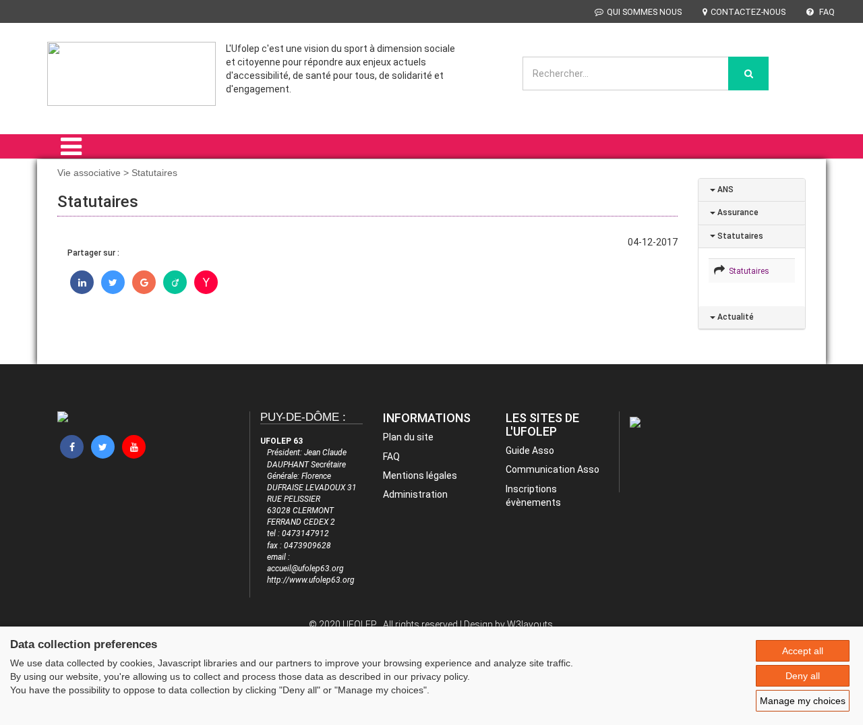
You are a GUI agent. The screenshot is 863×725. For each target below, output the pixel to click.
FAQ (826, 12)
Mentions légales (420, 475)
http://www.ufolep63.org (311, 580)
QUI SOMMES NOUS (644, 12)
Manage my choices (802, 700)
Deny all (802, 675)
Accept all (802, 650)
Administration (415, 494)
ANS (724, 189)
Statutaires (739, 236)
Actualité (734, 317)
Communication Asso (552, 469)
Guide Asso (530, 450)
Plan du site (408, 437)
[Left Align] (748, 73)
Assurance (736, 212)
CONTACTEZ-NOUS (748, 12)
